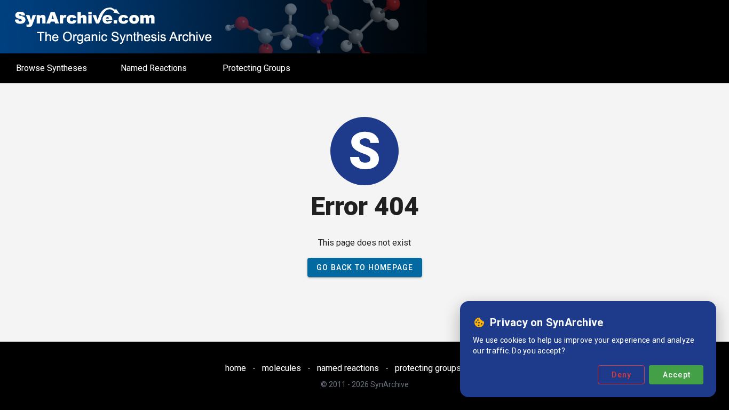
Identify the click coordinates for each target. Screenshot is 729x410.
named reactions (348, 368)
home (235, 368)
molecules (281, 368)
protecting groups (428, 368)
